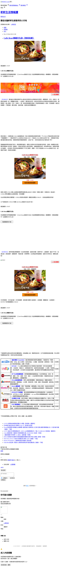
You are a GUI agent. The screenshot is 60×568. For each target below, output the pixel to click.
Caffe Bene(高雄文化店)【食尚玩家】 (19, 38)
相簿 (5, 27)
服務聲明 (45, 546)
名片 (5, 31)
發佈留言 (3, 480)
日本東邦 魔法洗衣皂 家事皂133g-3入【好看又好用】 (18, 425)
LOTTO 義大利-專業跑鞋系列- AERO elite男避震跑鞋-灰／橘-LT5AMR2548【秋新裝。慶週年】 (30, 431)
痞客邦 (9, 460)
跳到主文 (3, 16)
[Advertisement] (30, 121)
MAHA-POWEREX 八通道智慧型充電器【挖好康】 (18, 440)
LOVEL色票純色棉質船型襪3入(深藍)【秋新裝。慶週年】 (20, 423)
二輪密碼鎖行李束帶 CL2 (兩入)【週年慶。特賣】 (17, 435)
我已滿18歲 (3, 564)
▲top (2, 467)
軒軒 (2, 451)
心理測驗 (12, 464)
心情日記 (13, 24)
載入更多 (3, 470)
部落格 (6, 29)
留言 (13, 460)
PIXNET (18, 546)
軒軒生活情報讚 (9, 12)
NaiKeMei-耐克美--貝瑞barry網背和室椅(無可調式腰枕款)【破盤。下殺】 (24, 442)
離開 (9, 564)
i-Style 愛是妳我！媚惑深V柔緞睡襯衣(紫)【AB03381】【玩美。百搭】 (23, 433)
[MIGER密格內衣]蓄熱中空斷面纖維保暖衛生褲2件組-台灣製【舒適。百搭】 (25, 436)
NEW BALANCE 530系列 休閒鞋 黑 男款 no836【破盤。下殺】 (21, 438)
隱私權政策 (38, 546)
